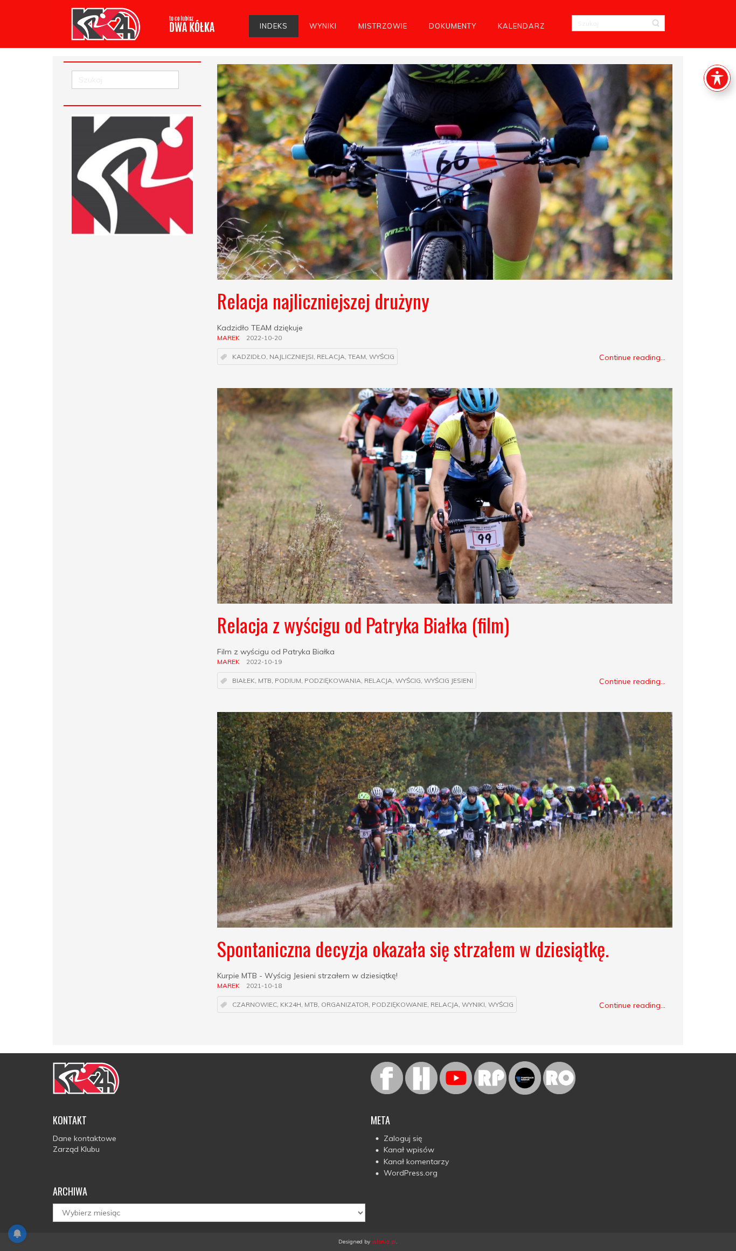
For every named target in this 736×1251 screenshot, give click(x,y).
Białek (243, 681)
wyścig (381, 357)
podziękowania (332, 681)
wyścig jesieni (448, 681)
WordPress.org (411, 1173)
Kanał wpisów (409, 1150)
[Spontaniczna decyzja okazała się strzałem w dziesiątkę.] (444, 820)
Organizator (345, 1005)
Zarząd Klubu (76, 1149)
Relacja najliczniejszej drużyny (323, 300)
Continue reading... (632, 357)
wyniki (473, 1005)
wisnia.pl (384, 1241)
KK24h (290, 1005)
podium (288, 681)
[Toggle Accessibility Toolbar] (717, 78)
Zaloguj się (403, 1138)
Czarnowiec (254, 1005)
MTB (265, 681)
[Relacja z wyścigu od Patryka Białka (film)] (444, 496)
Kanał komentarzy (416, 1161)
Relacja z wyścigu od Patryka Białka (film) (363, 624)
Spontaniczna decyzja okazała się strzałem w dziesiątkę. (413, 948)
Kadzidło (249, 357)
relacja (331, 357)
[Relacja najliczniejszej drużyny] (444, 172)
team (357, 357)
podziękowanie (399, 1005)
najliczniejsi (291, 357)
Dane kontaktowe (84, 1138)
